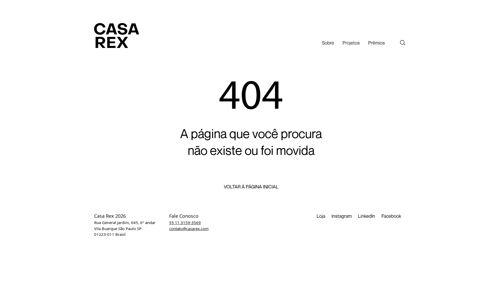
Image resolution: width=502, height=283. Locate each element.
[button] (328, 42)
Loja (321, 216)
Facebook (391, 216)
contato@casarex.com (189, 228)
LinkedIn (366, 216)
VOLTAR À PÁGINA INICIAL (251, 186)
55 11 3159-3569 (185, 222)
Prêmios (376, 43)
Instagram (342, 216)
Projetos (351, 43)
